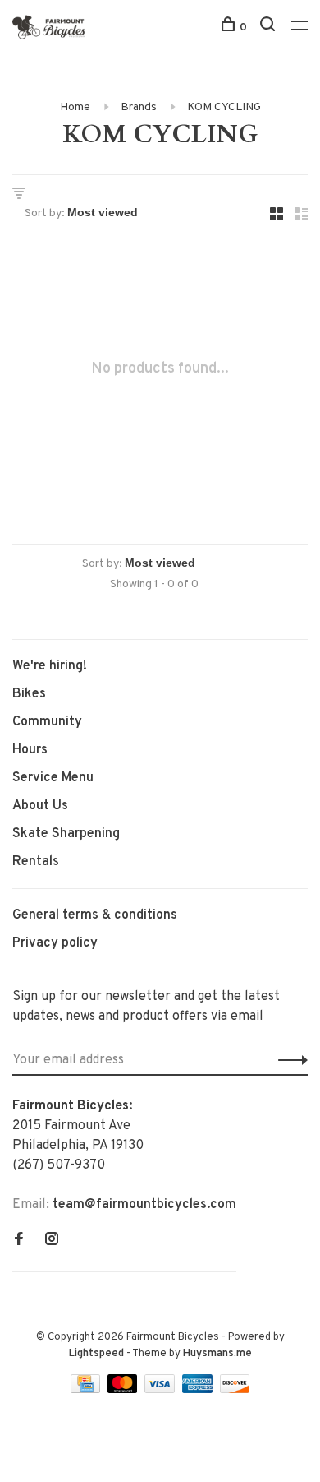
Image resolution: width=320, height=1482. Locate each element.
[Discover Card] (235, 1390)
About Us (40, 806)
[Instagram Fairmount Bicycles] (51, 1241)
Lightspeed (96, 1353)
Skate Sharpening (66, 834)
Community (47, 722)
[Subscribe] (288, 1060)
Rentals (35, 862)
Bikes (29, 694)
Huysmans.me (217, 1353)
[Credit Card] (87, 1390)
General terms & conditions (94, 915)
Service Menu (53, 778)
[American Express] (199, 1390)
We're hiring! (49, 666)
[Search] (269, 28)
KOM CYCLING (224, 107)
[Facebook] (18, 1241)
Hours (30, 750)
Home (75, 107)
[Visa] (161, 1390)
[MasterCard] (124, 1390)
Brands (139, 107)
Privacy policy (55, 943)
